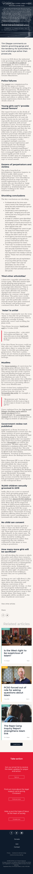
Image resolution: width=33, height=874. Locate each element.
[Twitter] (16, 833)
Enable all (8, 28)
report (7, 84)
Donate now (16, 819)
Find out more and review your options (15, 25)
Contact (17, 847)
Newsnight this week (9, 393)
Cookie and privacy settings (16, 855)
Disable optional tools (21, 28)
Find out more (16, 799)
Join (16, 844)
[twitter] (7, 615)
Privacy (8, 853)
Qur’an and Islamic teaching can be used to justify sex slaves (16, 411)
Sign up (16, 777)
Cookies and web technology (19, 853)
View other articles (8, 604)
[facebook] (3, 615)
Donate (17, 839)
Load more (16, 744)
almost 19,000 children (22, 499)
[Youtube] (21, 833)
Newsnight (11, 442)
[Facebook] (11, 833)
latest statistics (11, 366)
